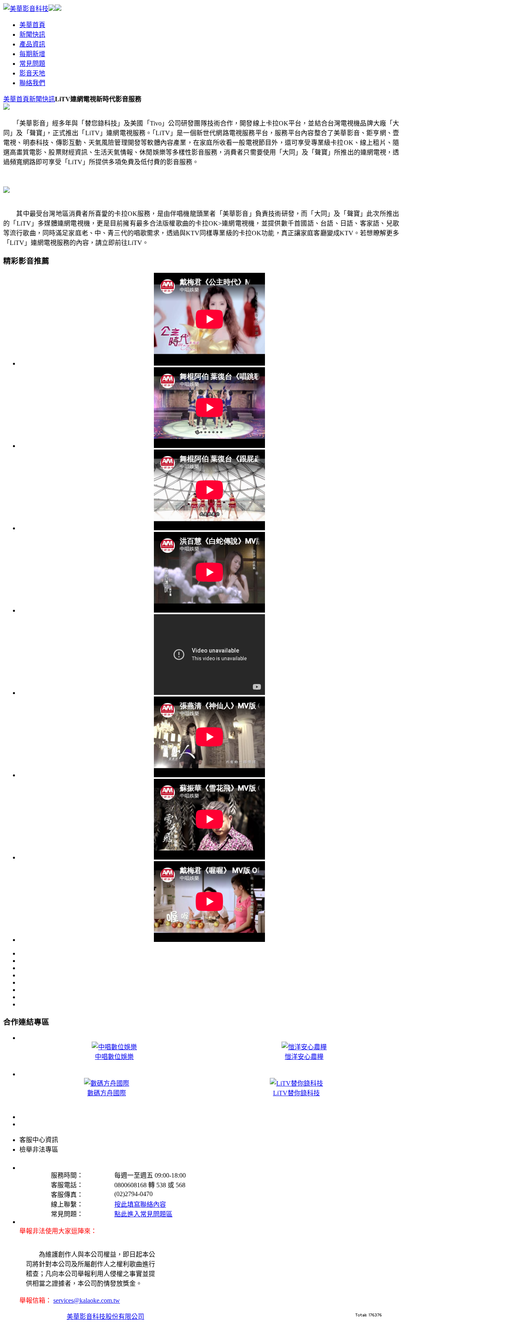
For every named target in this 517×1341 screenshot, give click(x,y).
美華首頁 (16, 99)
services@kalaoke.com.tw (86, 1300)
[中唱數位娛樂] (51, 8)
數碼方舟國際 (106, 1093)
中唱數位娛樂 (114, 1056)
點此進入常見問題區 (143, 1214)
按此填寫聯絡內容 (140, 1204)
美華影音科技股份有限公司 (105, 1316)
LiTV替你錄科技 (296, 1093)
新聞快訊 (42, 99)
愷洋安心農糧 (304, 1056)
